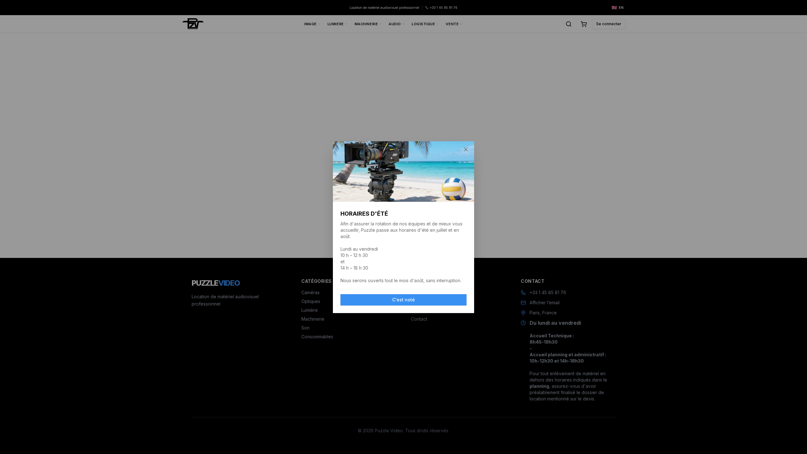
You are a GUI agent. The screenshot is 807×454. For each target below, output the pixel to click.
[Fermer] (466, 149)
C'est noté (403, 299)
